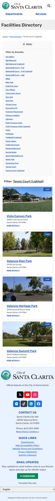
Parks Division (15, 37)
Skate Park (10, 159)
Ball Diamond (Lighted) (15, 64)
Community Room (13, 93)
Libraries (9, 119)
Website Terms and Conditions (28, 448)
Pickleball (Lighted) (14, 137)
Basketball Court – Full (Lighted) (19, 71)
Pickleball (9, 134)
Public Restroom (12, 145)
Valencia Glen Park (19, 261)
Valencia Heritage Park (22, 306)
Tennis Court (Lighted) (15, 171)
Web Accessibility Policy (27, 445)
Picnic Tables (11, 141)
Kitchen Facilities (13, 115)
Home (5, 37)
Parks (8, 130)
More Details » (13, 226)
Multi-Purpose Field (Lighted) (18, 126)
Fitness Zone (11, 104)
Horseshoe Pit (11, 108)
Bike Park (9, 82)
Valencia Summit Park (21, 351)
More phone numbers (27, 431)
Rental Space (11, 152)
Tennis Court (11, 167)
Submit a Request (27, 455)
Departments (27, 442)
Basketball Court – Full (15, 68)
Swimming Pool (12, 163)
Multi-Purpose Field (14, 123)
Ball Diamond (11, 60)
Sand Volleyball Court (14, 156)
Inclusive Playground (14, 112)
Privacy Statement (27, 452)
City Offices (10, 90)
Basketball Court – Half (15, 75)
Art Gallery (10, 57)
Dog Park (9, 101)
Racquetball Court (13, 148)
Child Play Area (12, 86)
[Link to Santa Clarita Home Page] (22, 5)
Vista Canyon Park (19, 216)
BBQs (8, 79)
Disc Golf (9, 97)
